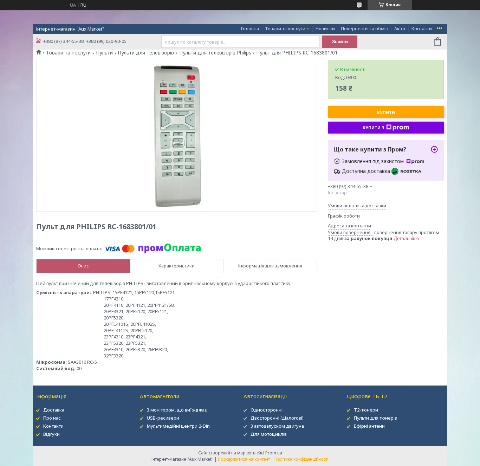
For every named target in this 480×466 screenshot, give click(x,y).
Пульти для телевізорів (146, 53)
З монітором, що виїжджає (177, 410)
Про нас (52, 418)
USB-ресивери (163, 418)
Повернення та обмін (364, 28)
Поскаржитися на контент (244, 459)
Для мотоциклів (269, 434)
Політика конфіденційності (301, 459)
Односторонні (267, 410)
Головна (250, 28)
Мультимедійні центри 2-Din (178, 426)
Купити (386, 113)
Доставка (53, 410)
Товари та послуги (285, 28)
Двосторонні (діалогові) (277, 418)
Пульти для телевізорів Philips (215, 53)
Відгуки (51, 434)
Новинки (325, 28)
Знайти (340, 41)
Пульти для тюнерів (375, 418)
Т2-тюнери (366, 410)
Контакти (421, 28)
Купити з (373, 128)
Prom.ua (273, 453)
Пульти (104, 53)
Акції (400, 28)
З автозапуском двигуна (277, 426)
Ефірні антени (369, 426)
